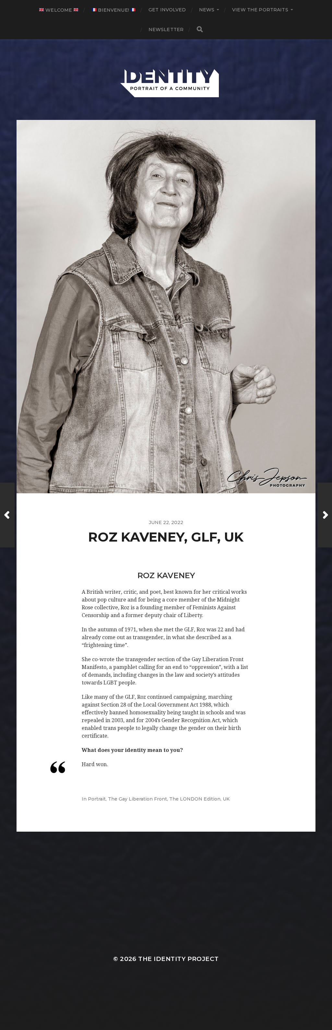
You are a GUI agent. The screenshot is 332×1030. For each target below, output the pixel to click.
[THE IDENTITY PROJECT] (166, 80)
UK (226, 799)
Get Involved (167, 10)
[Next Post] (324, 515)
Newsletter (166, 29)
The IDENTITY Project (178, 959)
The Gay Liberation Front (137, 799)
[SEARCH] (199, 29)
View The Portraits (260, 10)
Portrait (97, 799)
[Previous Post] (7, 515)
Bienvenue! (113, 10)
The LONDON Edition (194, 799)
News (207, 10)
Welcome (58, 10)
